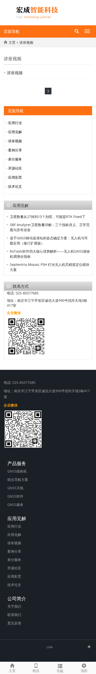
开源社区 (15, 168)
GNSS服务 (15, 504)
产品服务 (16, 462)
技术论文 (15, 186)
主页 (12, 42)
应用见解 (15, 131)
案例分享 (15, 150)
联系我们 (14, 614)
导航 (60, 671)
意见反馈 (14, 623)
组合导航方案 (17, 479)
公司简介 (16, 598)
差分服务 (15, 159)
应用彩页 (15, 177)
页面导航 (11, 31)
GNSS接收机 (17, 471)
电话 (35, 670)
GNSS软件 (15, 496)
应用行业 (15, 122)
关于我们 (14, 606)
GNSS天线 (15, 488)
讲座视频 (26, 42)
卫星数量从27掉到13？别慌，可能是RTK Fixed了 (47, 216)
